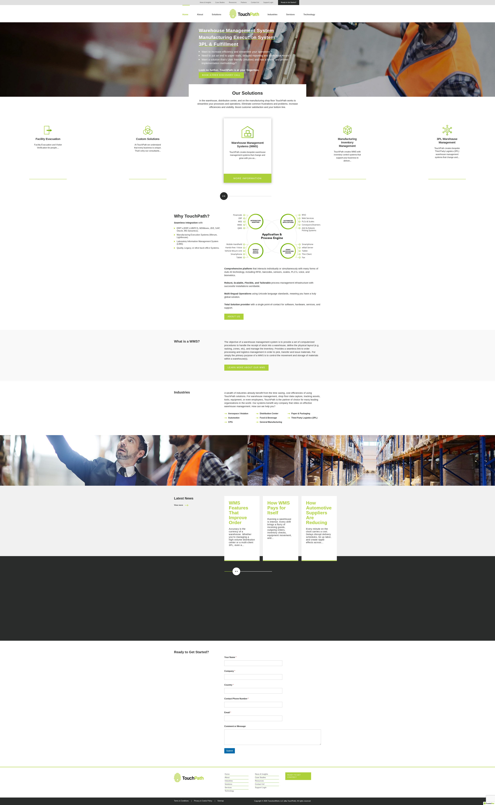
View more (178, 505)
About (200, 14)
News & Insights (205, 2)
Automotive (234, 418)
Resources (233, 2)
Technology (309, 14)
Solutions (216, 14)
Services (290, 14)
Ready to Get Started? (288, 2)
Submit (229, 751)
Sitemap (220, 801)
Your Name (230, 657)
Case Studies (220, 2)
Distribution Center (269, 413)
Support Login (268, 2)
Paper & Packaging (300, 413)
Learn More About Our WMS (246, 367)
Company (229, 671)
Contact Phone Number (236, 699)
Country (229, 685)
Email (227, 712)
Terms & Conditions (181, 801)
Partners (244, 2)
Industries (272, 14)
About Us (234, 316)
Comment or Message (235, 726)
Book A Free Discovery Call (221, 75)
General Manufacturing (271, 422)
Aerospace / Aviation (238, 413)
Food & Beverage (268, 418)
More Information (48, 178)
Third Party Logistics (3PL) (304, 418)
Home (185, 14)
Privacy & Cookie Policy (203, 801)
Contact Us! (255, 2)
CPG (230, 422)
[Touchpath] (189, 777)
